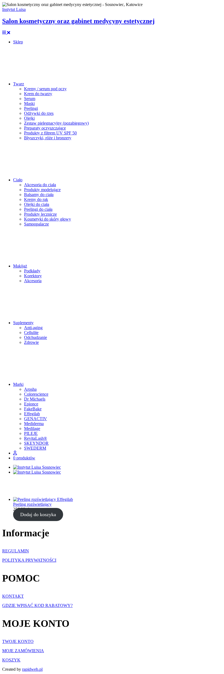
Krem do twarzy (38, 93)
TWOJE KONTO (18, 641)
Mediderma (34, 423)
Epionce (31, 404)
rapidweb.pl (32, 669)
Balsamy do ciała (39, 194)
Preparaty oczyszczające (45, 128)
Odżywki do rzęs (39, 113)
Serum (29, 98)
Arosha (30, 389)
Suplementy (23, 322)
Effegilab (32, 413)
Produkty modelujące (42, 189)
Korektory (33, 275)
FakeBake (33, 409)
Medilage (32, 428)
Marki (18, 384)
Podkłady (32, 271)
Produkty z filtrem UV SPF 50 (50, 133)
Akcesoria (33, 280)
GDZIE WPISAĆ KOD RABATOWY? (37, 605)
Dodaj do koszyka (38, 514)
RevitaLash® (35, 438)
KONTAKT (13, 596)
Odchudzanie (35, 337)
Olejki (29, 118)
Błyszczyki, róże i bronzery (47, 138)
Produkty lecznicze (40, 214)
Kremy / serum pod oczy (45, 88)
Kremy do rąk (36, 199)
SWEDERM (35, 448)
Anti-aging (33, 327)
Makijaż (20, 266)
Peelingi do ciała (38, 209)
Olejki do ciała (36, 204)
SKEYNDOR (36, 443)
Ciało (17, 179)
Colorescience (36, 394)
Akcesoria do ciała (40, 184)
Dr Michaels (34, 399)
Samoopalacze (36, 224)
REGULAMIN (15, 551)
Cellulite (31, 332)
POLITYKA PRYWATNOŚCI (29, 560)
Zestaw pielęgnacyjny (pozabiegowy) (56, 123)
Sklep (18, 42)
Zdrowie (31, 342)
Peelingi (31, 108)
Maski (29, 103)
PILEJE (31, 433)
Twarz (18, 84)
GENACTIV (35, 418)
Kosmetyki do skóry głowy (47, 219)
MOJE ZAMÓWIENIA (23, 650)
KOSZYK (11, 660)
